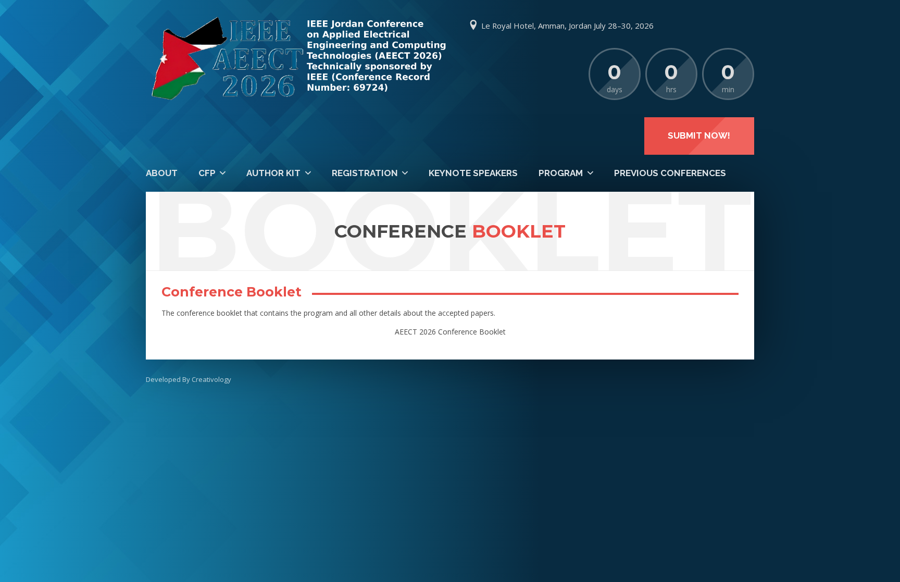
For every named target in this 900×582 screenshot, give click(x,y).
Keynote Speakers (473, 173)
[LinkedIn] (722, 26)
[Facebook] (680, 26)
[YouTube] (701, 26)
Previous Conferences (670, 173)
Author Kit (273, 173)
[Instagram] (743, 26)
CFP (207, 173)
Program (561, 173)
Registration (365, 173)
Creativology (211, 379)
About (162, 173)
